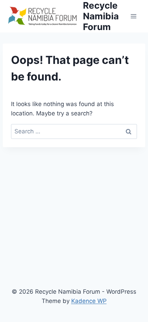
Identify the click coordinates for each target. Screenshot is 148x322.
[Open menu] (133, 16)
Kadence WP (89, 300)
